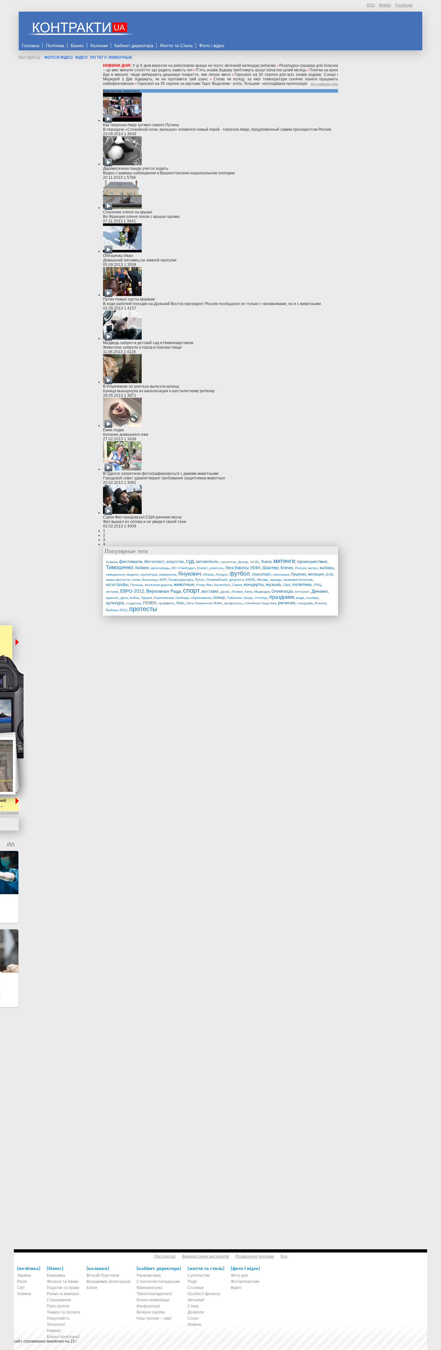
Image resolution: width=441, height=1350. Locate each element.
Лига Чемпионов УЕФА (204, 603)
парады (276, 579)
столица (260, 597)
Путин (199, 579)
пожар (219, 597)
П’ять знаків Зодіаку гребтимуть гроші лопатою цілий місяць (251, 70)
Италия (320, 603)
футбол (240, 573)
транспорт (261, 574)
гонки (136, 579)
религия (286, 602)
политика (302, 584)
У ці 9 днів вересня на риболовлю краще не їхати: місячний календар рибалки (204, 65)
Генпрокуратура (181, 579)
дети (124, 597)
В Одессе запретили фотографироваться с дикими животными (161, 473)
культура (115, 602)
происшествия (312, 561)
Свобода (182, 597)
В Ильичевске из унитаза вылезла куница (141, 386)
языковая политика (298, 579)
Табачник (234, 597)
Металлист (154, 561)
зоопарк (312, 597)
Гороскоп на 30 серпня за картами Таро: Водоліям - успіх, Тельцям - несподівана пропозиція (222, 83)
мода (300, 597)
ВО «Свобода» (183, 568)
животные (184, 584)
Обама (208, 574)
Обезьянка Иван (118, 255)
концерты (254, 584)
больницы (150, 579)
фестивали (130, 561)
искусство (175, 561)
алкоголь (216, 568)
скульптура (148, 574)
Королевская (163, 597)
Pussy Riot (204, 585)
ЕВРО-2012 (132, 591)
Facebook (404, 5)
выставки (210, 591)
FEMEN (150, 603)
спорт (191, 590)
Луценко (298, 574)
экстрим (112, 591)
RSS (371, 5)
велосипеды (160, 568)
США (286, 585)
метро (313, 568)
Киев (248, 591)
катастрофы (117, 584)
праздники (281, 597)
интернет (302, 591)
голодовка (305, 603)
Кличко (287, 568)
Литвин (237, 591)
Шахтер (270, 567)
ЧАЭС (254, 562)
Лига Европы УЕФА (243, 568)
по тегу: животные (111, 57)
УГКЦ (317, 585)
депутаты (236, 579)
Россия (300, 568)
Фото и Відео (58, 57)
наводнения (115, 574)
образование (201, 597)
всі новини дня (324, 84)
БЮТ (163, 579)
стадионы (133, 603)
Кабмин (142, 568)
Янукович (189, 574)
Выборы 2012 (116, 610)
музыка (273, 584)
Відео (81, 57)
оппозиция (281, 574)
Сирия (237, 585)
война (134, 597)
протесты (143, 608)
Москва (262, 579)
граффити (166, 603)
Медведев (262, 591)
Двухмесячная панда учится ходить (135, 168)
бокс (180, 603)
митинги (284, 561)
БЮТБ (250, 579)
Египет (202, 568)
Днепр (243, 562)
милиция (316, 574)
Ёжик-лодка (113, 430)
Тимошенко (119, 567)
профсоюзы (233, 603)
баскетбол (222, 585)
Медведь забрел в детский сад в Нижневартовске (148, 343)
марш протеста (118, 579)
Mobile (385, 5)
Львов (266, 561)
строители (228, 562)
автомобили (207, 561)
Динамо (320, 591)
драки (225, 591)
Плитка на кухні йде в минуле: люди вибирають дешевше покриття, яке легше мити (220, 72)
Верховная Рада (163, 591)
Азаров (111, 562)
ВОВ (329, 574)
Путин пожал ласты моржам (129, 299)
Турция (146, 597)
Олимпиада (282, 591)
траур (247, 597)
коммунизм (167, 574)
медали (132, 574)
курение (112, 597)
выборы (327, 568)
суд (190, 561)
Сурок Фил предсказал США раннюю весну (142, 517)
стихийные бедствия (260, 603)
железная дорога (158, 585)
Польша (136, 585)
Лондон (222, 574)
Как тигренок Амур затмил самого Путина (141, 125)
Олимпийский (216, 579)
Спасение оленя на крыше (127, 212)
